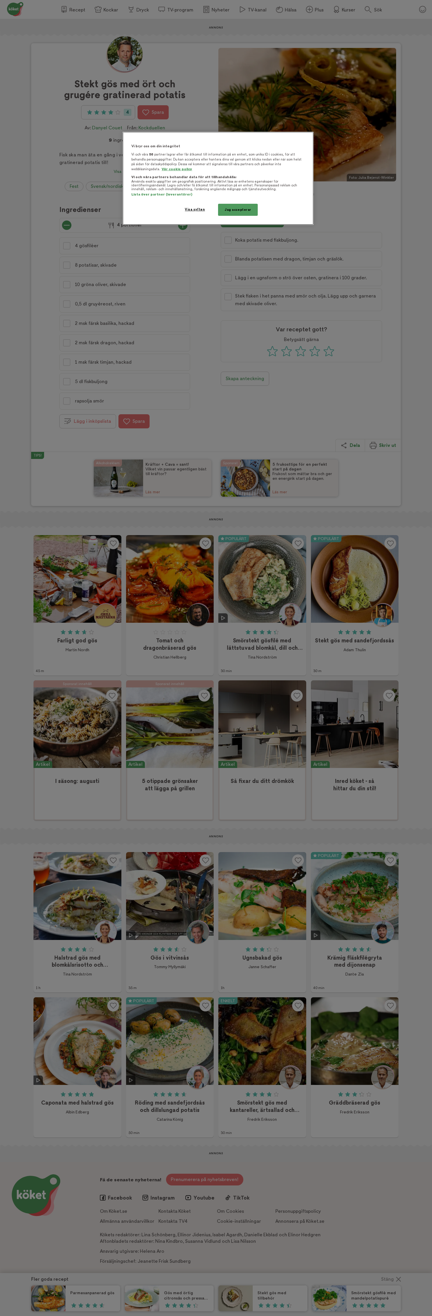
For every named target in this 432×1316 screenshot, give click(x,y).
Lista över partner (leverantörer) (161, 194)
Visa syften (195, 209)
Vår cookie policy (177, 169)
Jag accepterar (238, 210)
